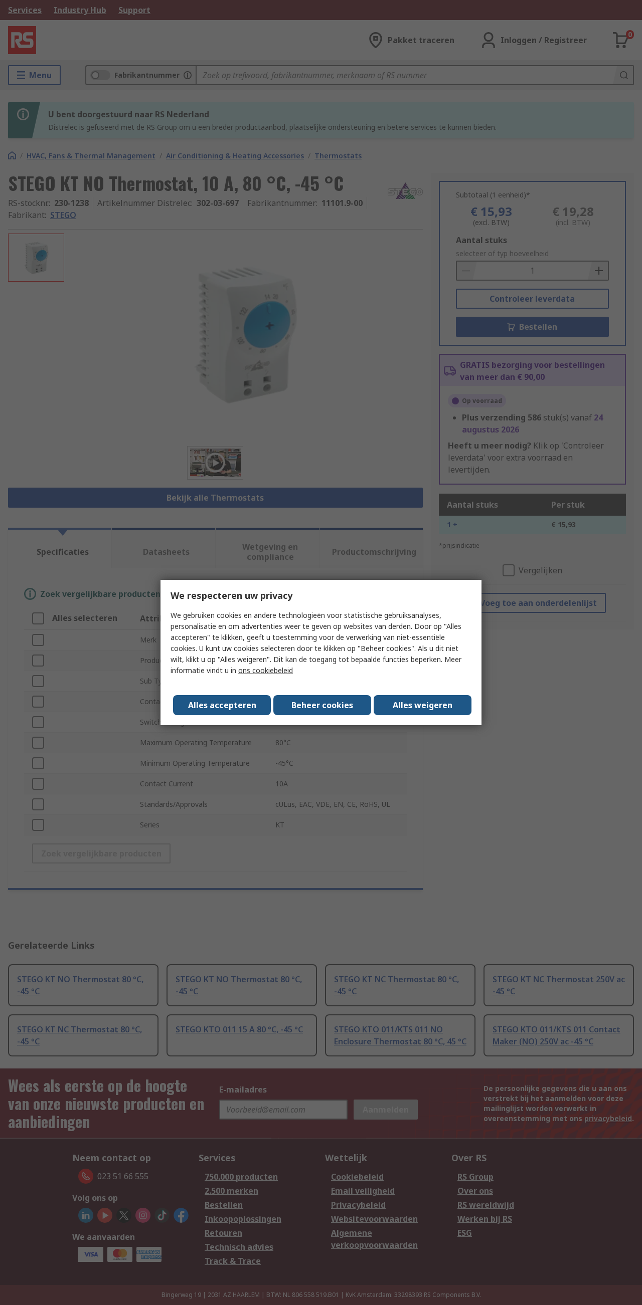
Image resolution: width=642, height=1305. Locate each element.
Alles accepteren (222, 705)
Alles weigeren (422, 705)
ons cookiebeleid (265, 670)
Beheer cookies (322, 705)
